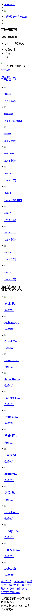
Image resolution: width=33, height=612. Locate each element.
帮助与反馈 (7, 588)
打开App (6, 69)
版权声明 (14, 585)
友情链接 (21, 588)
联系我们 (27, 585)
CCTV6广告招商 (10, 592)
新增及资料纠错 (16, 16)
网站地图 (19, 581)
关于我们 (6, 581)
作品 (9, 78)
